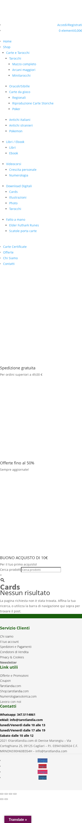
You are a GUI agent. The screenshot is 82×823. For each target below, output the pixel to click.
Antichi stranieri (21, 125)
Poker (16, 109)
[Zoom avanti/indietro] (1, 794)
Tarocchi (15, 58)
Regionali (19, 97)
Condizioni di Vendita (14, 652)
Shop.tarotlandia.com (14, 691)
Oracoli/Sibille (19, 86)
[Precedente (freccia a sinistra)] (1, 799)
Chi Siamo (10, 258)
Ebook (13, 153)
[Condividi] (10, 794)
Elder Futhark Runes (24, 225)
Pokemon (16, 131)
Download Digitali (19, 186)
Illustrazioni (17, 197)
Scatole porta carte (23, 231)
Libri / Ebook (15, 142)
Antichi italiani (19, 120)
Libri (12, 147)
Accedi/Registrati (69, 25)
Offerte (8, 252)
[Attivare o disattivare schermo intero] (6, 794)
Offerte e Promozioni (14, 675)
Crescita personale (23, 169)
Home (7, 41)
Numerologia (18, 175)
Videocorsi (13, 164)
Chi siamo (6, 636)
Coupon (5, 680)
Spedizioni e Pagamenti (15, 647)
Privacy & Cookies (12, 657)
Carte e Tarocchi (18, 53)
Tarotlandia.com (10, 686)
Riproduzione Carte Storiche (33, 103)
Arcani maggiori (23, 70)
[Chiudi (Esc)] (15, 794)
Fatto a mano (15, 219)
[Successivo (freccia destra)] (6, 799)
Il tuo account (9, 642)
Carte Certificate (15, 247)
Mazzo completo (24, 64)
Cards (13, 192)
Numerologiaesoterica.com (18, 696)
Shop (6, 47)
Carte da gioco (19, 92)
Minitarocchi (21, 75)
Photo (13, 203)
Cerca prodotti (10, 569)
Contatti (9, 264)
